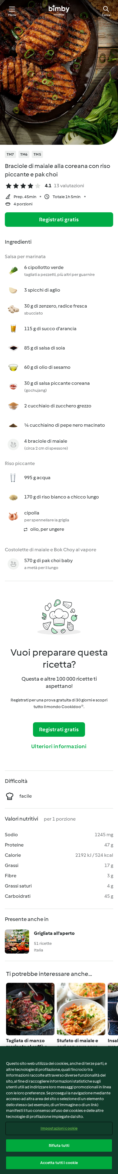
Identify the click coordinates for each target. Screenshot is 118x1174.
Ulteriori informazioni (59, 746)
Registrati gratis (59, 219)
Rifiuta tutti (59, 1145)
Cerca (106, 15)
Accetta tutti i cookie (59, 1162)
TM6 (24, 154)
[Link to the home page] (58, 11)
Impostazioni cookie (59, 1128)
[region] (59, 1110)
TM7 (10, 154)
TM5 (37, 154)
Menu (12, 15)
